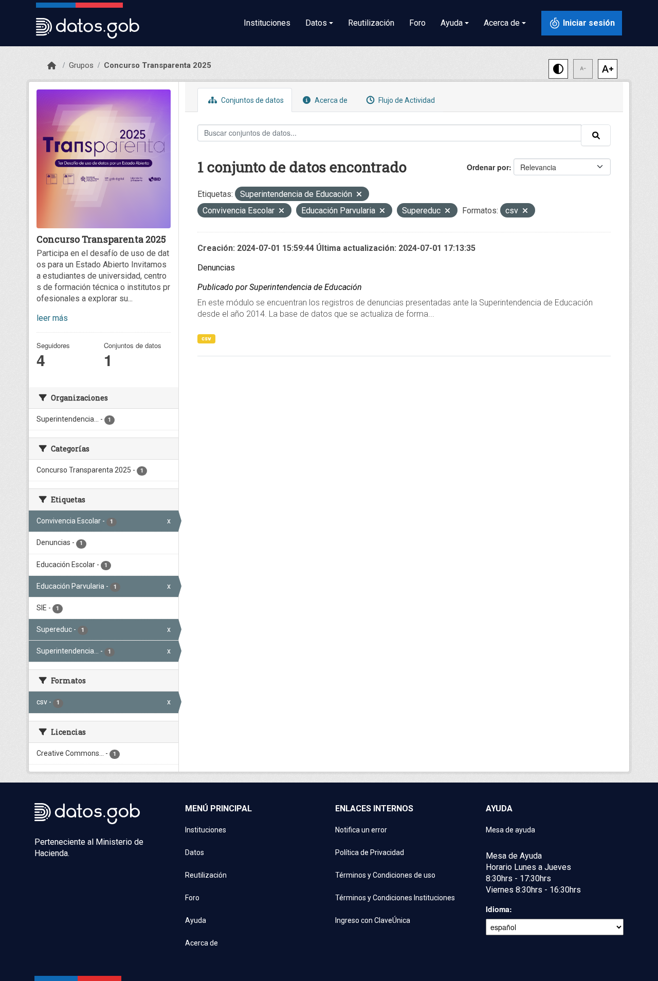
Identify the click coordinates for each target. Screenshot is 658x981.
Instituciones (267, 23)
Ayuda (195, 920)
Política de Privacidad (369, 852)
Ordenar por (488, 167)
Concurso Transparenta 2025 (157, 65)
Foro (417, 23)
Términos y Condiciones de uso (385, 875)
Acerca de (330, 100)
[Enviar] (596, 135)
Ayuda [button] (452, 23)
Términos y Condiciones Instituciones (395, 898)
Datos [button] (316, 23)
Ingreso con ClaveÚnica (372, 920)
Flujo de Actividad (406, 100)
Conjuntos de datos (252, 100)
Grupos (81, 65)
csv (206, 338)
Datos (194, 852)
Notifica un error (361, 830)
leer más (52, 318)
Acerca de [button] (502, 23)
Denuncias (216, 267)
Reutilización (371, 23)
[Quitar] (359, 195)
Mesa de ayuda (510, 830)
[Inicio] (52, 65)
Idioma (497, 909)
